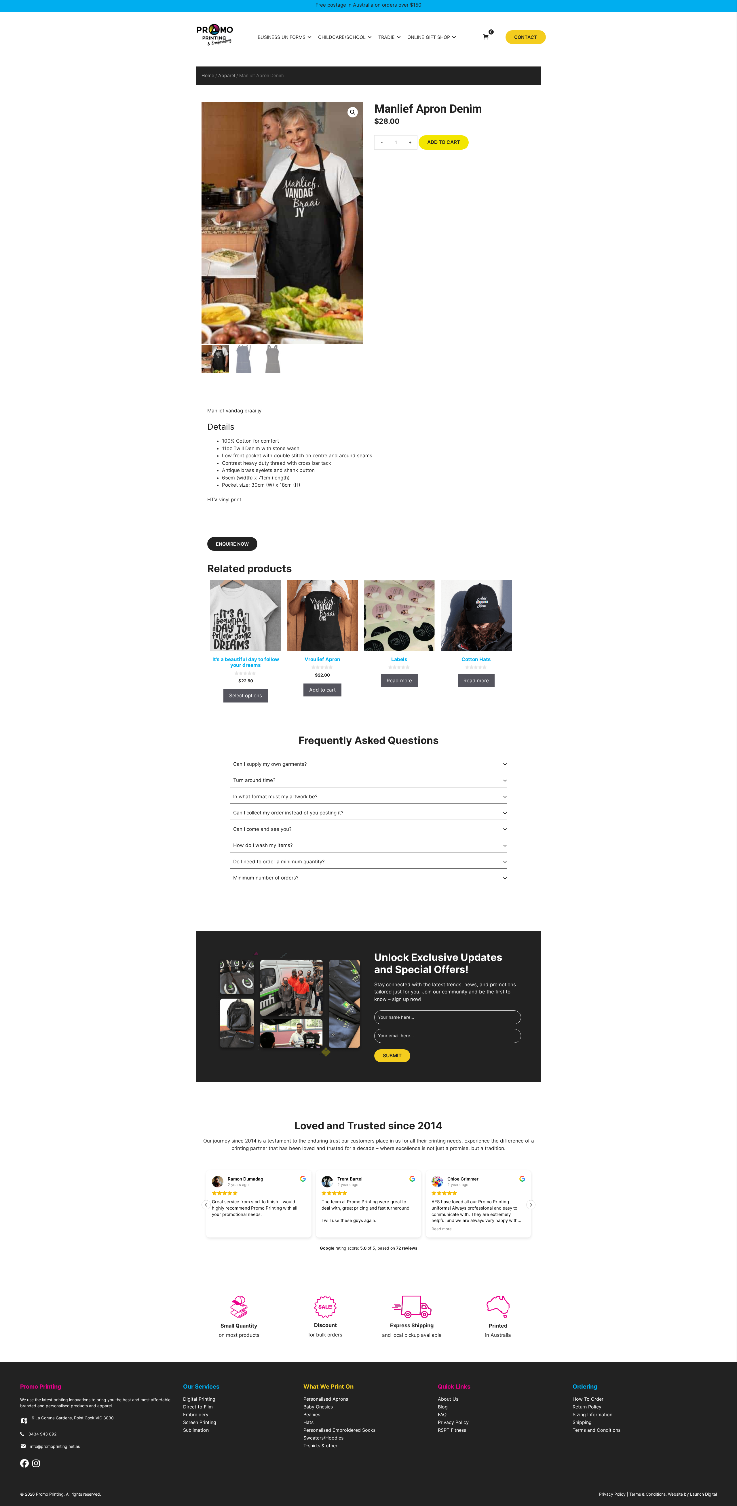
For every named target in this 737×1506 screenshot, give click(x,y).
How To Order (588, 1399)
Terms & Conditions (647, 1494)
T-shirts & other (320, 1445)
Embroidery (195, 1414)
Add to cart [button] (322, 690)
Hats (308, 1422)
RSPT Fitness (452, 1430)
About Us (448, 1399)
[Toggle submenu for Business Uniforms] (309, 37)
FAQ (442, 1414)
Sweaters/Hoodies (323, 1438)
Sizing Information (592, 1414)
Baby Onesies (318, 1407)
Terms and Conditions (596, 1430)
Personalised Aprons (325, 1399)
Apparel (226, 75)
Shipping (582, 1422)
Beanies (311, 1414)
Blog (443, 1407)
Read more (399, 680)
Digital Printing (199, 1399)
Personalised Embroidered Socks (339, 1430)
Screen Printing (199, 1422)
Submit (392, 1055)
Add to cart (443, 142)
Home (208, 75)
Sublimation (196, 1430)
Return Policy (587, 1407)
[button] (352, 112)
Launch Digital (703, 1494)
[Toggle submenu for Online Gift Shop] (454, 37)
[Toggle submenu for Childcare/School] (369, 37)
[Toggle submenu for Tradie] (398, 37)
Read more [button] (442, 1229)
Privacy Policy (453, 1422)
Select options (245, 695)
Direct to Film (198, 1407)
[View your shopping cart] (485, 36)
